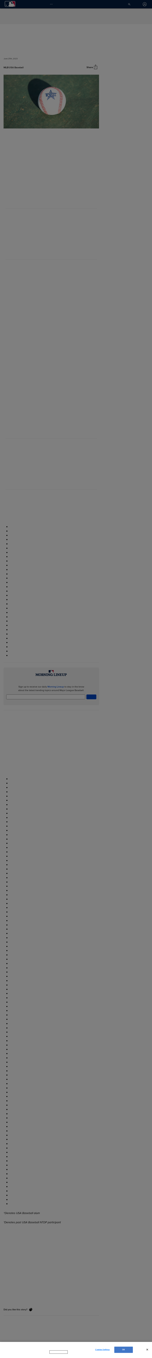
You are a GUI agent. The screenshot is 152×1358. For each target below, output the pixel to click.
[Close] (147, 1351)
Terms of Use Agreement (77, 1355)
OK (123, 1351)
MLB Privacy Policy (54, 1355)
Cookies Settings (102, 1351)
